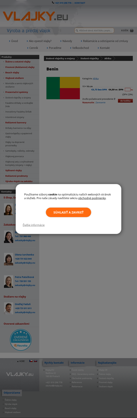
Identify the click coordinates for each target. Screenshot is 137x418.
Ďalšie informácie (34, 225)
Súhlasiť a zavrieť (68, 212)
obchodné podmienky (92, 198)
